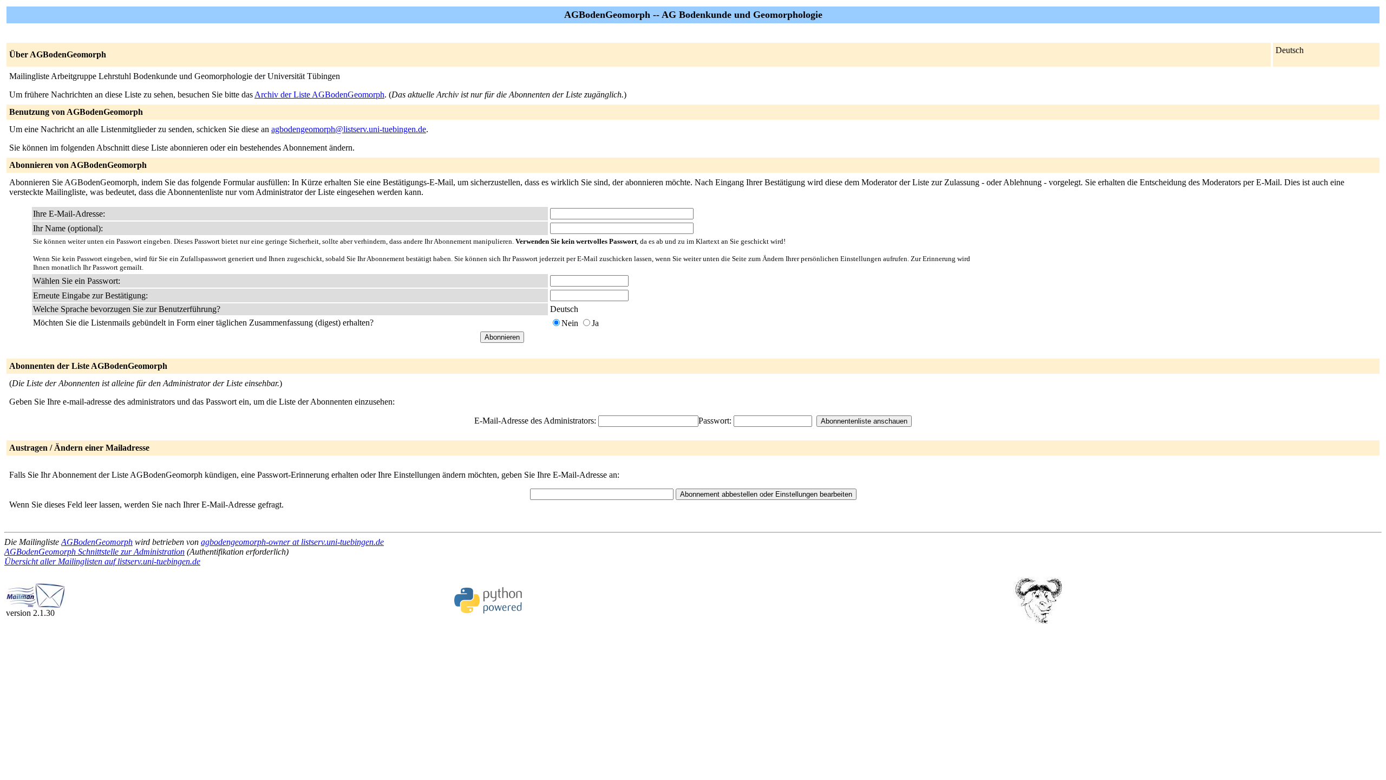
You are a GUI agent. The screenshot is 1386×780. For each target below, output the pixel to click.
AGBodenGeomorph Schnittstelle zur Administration (94, 551)
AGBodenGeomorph (97, 542)
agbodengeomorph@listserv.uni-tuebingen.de (348, 129)
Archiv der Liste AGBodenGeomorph (319, 94)
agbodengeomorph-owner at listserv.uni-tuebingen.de (292, 542)
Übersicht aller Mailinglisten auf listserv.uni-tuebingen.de (102, 561)
